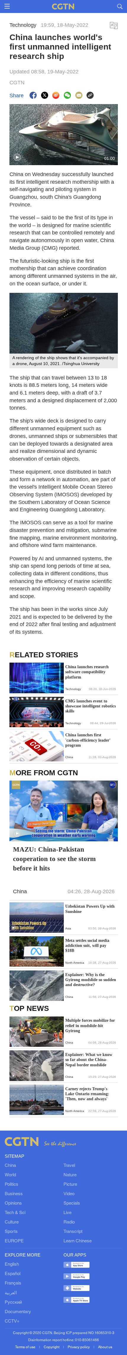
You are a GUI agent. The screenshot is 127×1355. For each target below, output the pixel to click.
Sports (11, 1232)
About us (105, 1347)
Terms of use (25, 1347)
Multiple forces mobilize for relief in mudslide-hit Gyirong (90, 1025)
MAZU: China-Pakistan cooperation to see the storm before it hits (54, 859)
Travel (69, 1166)
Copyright (52, 1347)
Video (69, 1194)
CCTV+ (12, 1321)
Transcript (73, 1232)
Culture (12, 1222)
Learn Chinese (78, 1241)
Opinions (13, 1203)
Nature (70, 1175)
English (12, 1264)
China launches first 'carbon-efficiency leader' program (87, 740)
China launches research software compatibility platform (87, 672)
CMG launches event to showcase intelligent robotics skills (90, 706)
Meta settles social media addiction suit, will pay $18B (87, 945)
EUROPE (14, 1241)
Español (12, 1274)
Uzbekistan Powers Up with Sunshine (90, 909)
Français (13, 1283)
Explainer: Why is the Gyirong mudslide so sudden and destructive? (90, 980)
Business (14, 1194)
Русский (13, 1302)
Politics (11, 1184)
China (10, 1166)
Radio (69, 1222)
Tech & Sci (15, 1213)
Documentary (18, 1312)
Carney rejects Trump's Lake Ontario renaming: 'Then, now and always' (87, 1094)
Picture (70, 1184)
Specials (72, 1203)
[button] (17, 157)
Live (67, 1213)
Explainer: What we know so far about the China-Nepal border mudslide (88, 1059)
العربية (11, 1293)
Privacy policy (79, 1347)
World (10, 1175)
